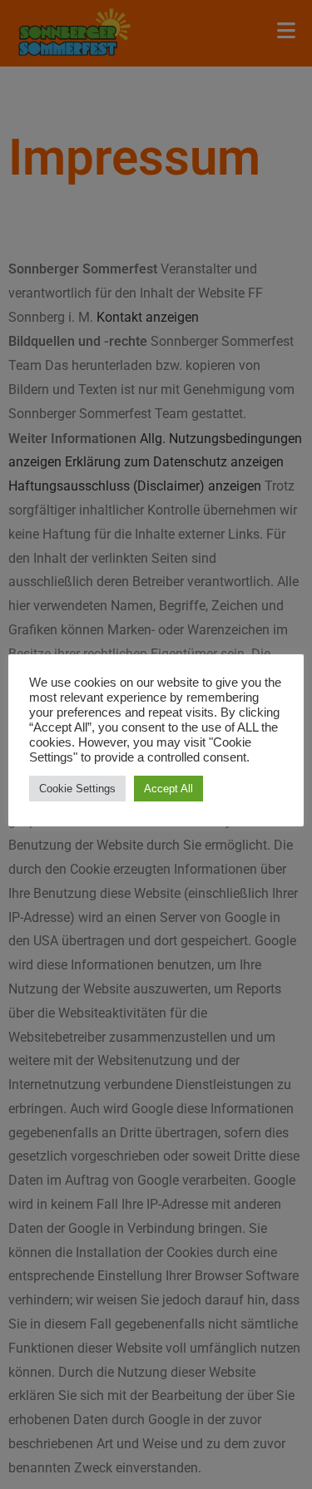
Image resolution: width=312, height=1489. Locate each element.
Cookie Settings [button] (77, 788)
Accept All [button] (168, 788)
